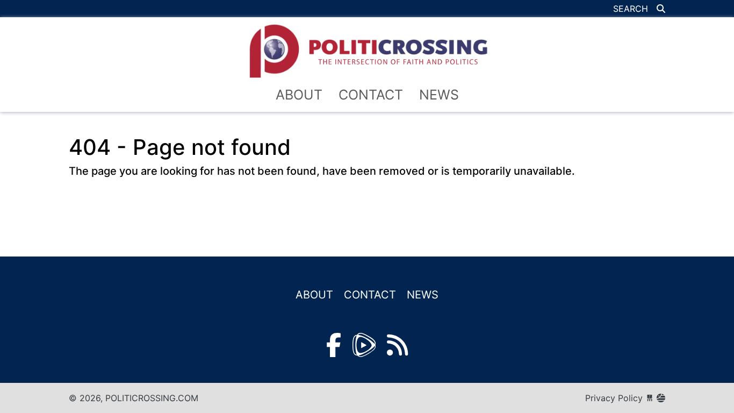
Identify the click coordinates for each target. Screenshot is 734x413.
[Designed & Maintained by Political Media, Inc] (649, 398)
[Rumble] (364, 345)
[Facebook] (333, 345)
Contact (371, 95)
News (439, 95)
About (299, 95)
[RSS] (397, 345)
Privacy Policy (614, 398)
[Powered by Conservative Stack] (661, 398)
